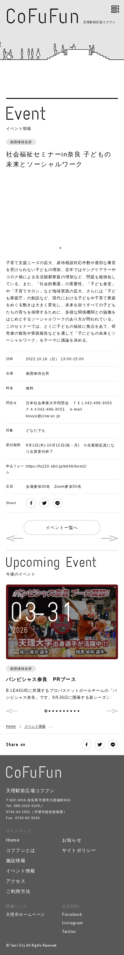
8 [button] (71, 711)
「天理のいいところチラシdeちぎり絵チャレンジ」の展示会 (109, 538)
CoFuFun (43, 16)
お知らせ (72, 840)
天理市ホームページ (25, 914)
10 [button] (78, 711)
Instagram (72, 923)
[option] (62, 214)
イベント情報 (35, 726)
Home (11, 726)
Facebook (72, 914)
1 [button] (60, 248)
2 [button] (64, 248)
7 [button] (67, 711)
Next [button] (112, 711)
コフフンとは (20, 850)
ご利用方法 (18, 891)
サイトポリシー (79, 850)
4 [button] (56, 711)
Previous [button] (12, 711)
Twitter (69, 931)
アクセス (16, 881)
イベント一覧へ (62, 527)
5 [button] (60, 711)
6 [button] (64, 711)
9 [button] (75, 711)
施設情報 (16, 860)
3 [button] (53, 711)
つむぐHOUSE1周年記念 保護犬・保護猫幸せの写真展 (14, 538)
